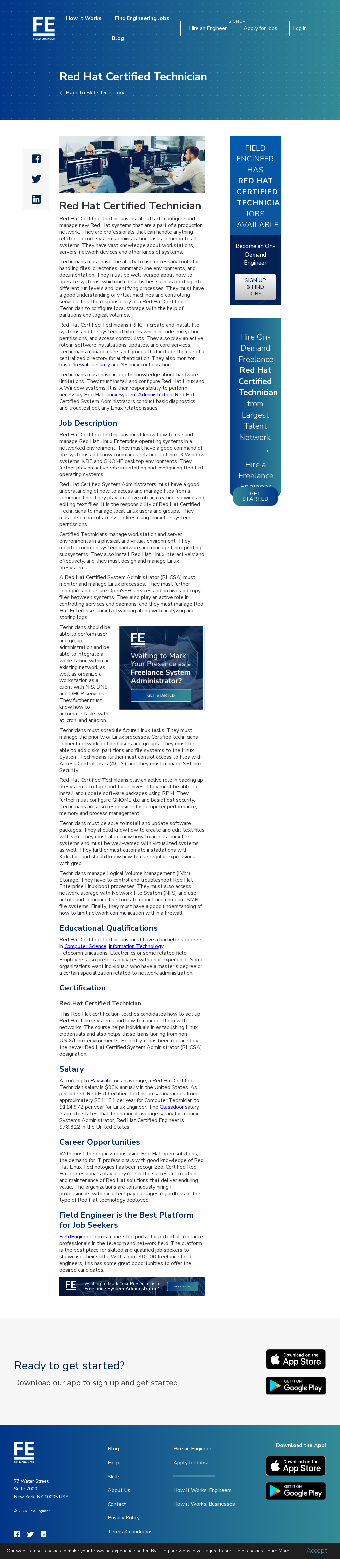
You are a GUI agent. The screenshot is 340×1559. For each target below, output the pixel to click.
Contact (117, 1504)
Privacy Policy (124, 1517)
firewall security (91, 364)
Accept (316, 1550)
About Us (119, 1490)
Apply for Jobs (260, 28)
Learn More (277, 1551)
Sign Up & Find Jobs (255, 287)
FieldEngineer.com (80, 1236)
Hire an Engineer (208, 28)
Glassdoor (172, 1107)
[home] (44, 28)
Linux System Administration (138, 394)
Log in (300, 28)
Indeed (76, 1093)
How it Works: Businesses (204, 1503)
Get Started (255, 496)
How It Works (84, 18)
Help (113, 1462)
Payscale (101, 1080)
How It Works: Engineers (202, 1490)
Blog (118, 38)
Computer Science (85, 946)
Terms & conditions (130, 1531)
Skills (114, 1476)
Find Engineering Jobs (142, 18)
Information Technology (136, 946)
